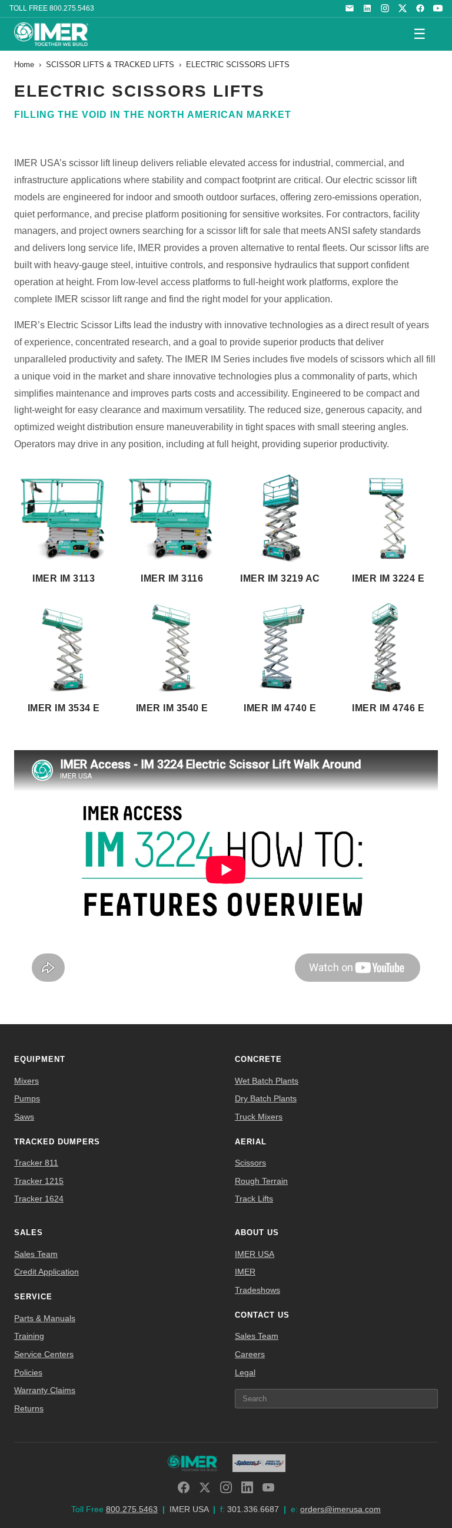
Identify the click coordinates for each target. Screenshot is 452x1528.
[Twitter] (205, 1487)
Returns (29, 1408)
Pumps (27, 1098)
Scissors (250, 1162)
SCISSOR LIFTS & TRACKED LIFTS (110, 64)
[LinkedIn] (367, 8)
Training (29, 1336)
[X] (402, 8)
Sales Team (36, 1254)
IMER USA (254, 1254)
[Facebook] (420, 8)
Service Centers (44, 1354)
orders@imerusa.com (340, 1509)
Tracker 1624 (39, 1198)
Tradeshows (257, 1290)
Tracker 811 (36, 1162)
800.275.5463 (71, 8)
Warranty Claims (44, 1390)
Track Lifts (254, 1198)
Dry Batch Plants (266, 1098)
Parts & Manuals (44, 1318)
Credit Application (46, 1271)
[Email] (349, 8)
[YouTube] (438, 8)
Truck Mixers (258, 1116)
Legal (245, 1372)
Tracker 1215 (39, 1181)
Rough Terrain (261, 1181)
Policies (28, 1372)
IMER (245, 1271)
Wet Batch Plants (266, 1080)
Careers (250, 1354)
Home (24, 64)
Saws (24, 1116)
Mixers (26, 1080)
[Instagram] (385, 8)
